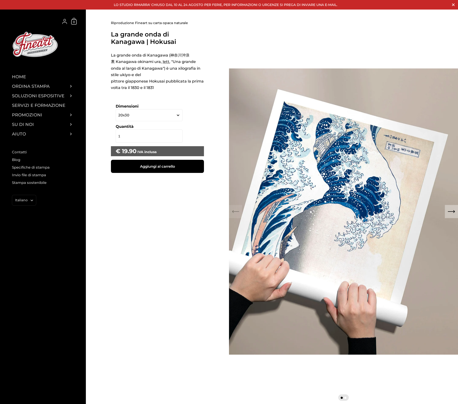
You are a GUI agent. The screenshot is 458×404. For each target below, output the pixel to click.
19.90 (129, 151)
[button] (342, 398)
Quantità (125, 126)
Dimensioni (127, 106)
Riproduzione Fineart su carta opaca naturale (149, 23)
